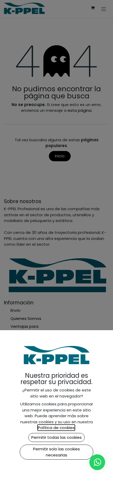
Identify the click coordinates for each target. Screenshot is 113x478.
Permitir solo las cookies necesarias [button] (56, 452)
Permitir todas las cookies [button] (56, 437)
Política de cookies (56, 427)
